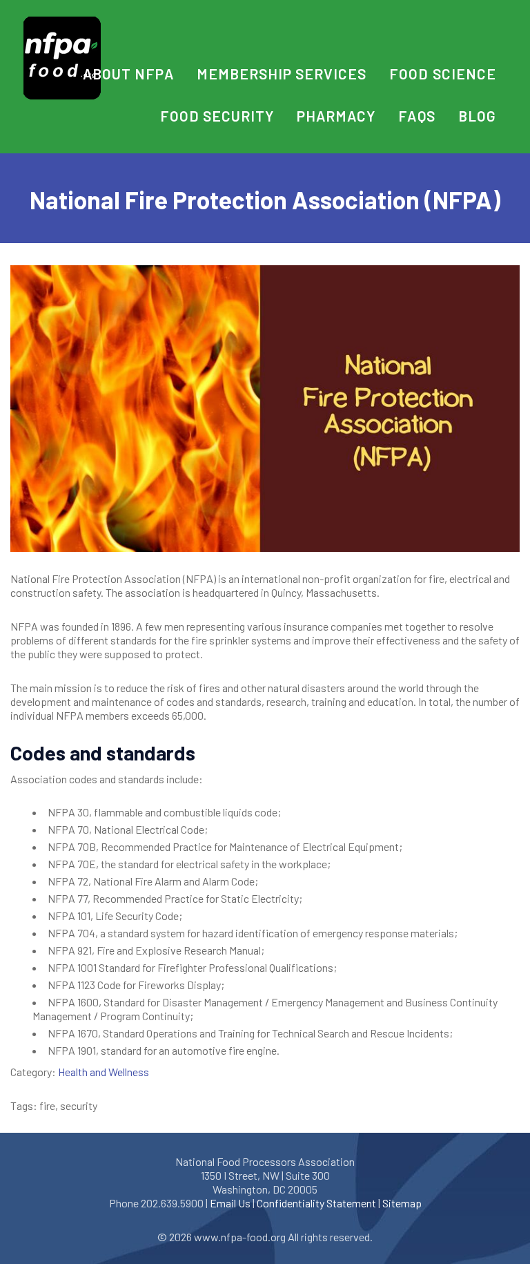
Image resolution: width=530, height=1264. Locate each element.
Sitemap (402, 1202)
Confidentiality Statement (316, 1202)
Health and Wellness (103, 1071)
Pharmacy (336, 115)
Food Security (217, 115)
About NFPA (128, 73)
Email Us (230, 1202)
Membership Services (282, 73)
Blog (477, 115)
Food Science (442, 73)
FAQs (416, 115)
